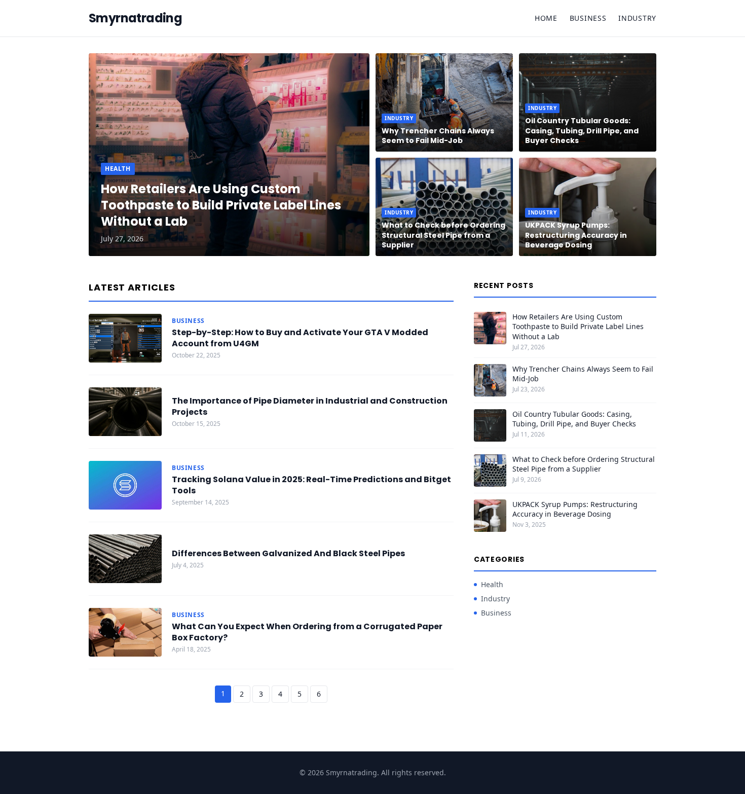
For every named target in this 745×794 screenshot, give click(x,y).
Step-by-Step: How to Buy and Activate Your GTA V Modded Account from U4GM (300, 338)
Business (588, 18)
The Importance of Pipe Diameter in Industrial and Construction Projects (310, 406)
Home (546, 18)
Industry (637, 18)
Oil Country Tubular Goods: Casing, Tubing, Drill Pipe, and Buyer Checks (582, 131)
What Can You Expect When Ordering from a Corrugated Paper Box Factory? (307, 632)
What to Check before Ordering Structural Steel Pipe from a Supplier (443, 235)
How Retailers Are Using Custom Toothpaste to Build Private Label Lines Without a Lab (221, 205)
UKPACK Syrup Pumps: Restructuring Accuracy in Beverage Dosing (576, 235)
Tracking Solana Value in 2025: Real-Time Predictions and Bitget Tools (311, 485)
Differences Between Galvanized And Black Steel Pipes (288, 553)
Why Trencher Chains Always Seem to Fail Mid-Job (438, 136)
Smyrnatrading (135, 18)
